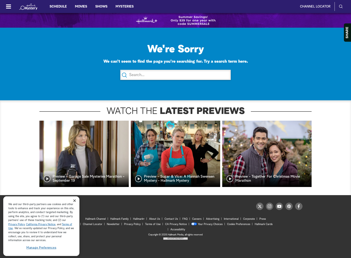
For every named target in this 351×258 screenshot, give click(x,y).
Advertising (212, 219)
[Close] (74, 200)
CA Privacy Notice (176, 224)
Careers (197, 219)
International (231, 219)
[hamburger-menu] (8, 6)
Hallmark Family (119, 219)
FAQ (185, 219)
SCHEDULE (58, 6)
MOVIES (81, 6)
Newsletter (113, 224)
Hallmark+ (139, 219)
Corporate (249, 219)
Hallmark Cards (264, 224)
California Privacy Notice (40, 224)
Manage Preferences (41, 247)
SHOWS (101, 6)
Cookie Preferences (238, 224)
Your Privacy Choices (210, 224)
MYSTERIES (125, 6)
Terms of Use (153, 224)
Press (262, 219)
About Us (154, 219)
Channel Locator (315, 6)
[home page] (28, 6)
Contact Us (171, 219)
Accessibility (177, 229)
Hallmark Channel (95, 219)
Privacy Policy (132, 224)
